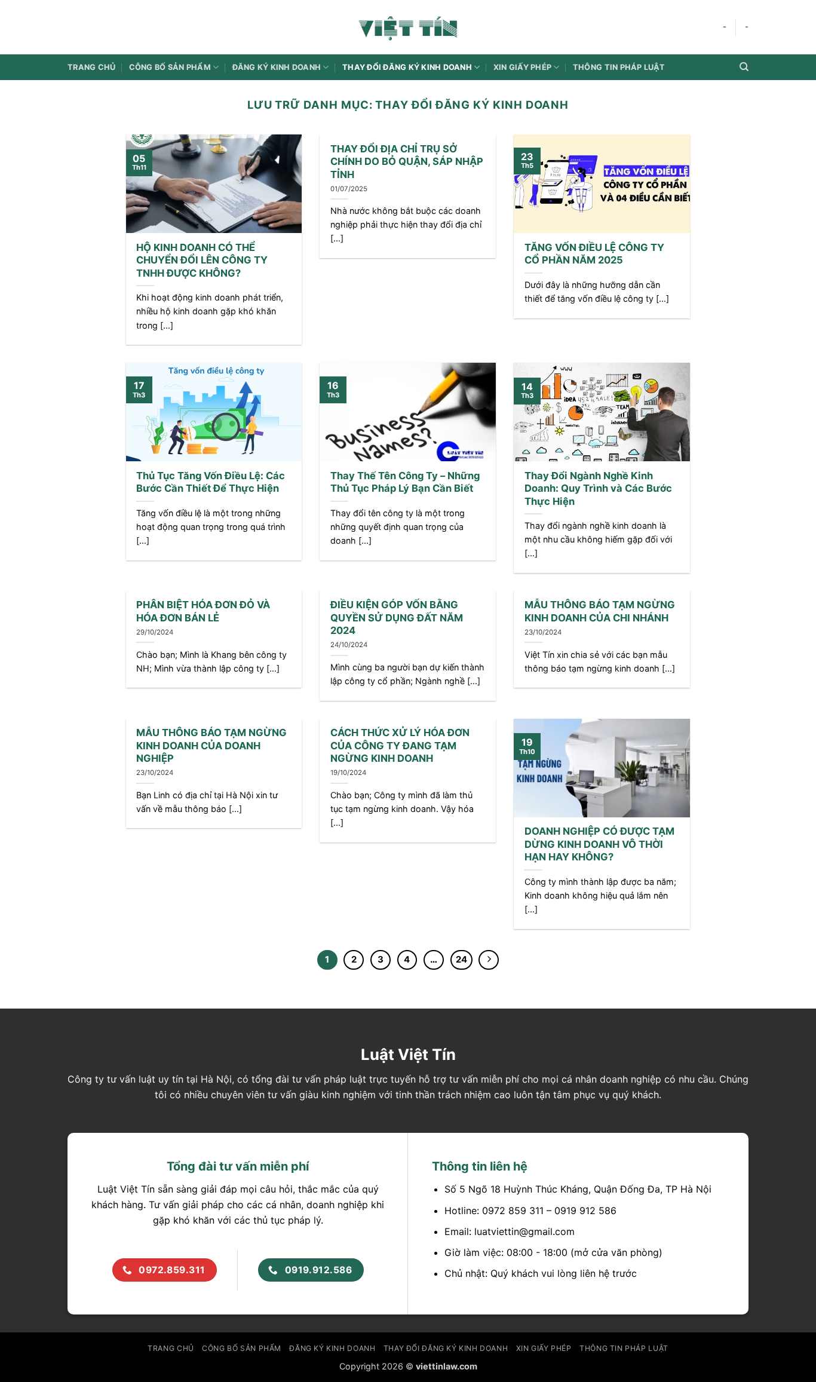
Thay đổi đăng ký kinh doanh (407, 67)
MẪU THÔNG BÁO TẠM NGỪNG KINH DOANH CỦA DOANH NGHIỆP (211, 745)
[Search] (744, 67)
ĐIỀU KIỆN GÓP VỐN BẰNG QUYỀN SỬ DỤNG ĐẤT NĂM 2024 (396, 617)
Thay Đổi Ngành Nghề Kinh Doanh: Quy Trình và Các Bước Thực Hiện (598, 488)
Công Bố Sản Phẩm (170, 67)
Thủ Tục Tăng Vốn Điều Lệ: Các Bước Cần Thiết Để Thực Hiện (210, 482)
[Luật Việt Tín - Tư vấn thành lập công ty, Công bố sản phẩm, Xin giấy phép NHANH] (408, 26)
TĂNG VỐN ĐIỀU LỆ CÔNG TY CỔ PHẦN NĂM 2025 (594, 253)
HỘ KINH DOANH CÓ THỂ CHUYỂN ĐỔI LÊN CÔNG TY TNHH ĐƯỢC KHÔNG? (202, 260)
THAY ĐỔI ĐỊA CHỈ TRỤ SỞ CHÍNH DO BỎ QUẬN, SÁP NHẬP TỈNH (406, 161)
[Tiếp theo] (488, 960)
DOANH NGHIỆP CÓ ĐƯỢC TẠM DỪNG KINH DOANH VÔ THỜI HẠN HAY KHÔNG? (599, 844)
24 (461, 959)
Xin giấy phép (522, 67)
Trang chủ (91, 67)
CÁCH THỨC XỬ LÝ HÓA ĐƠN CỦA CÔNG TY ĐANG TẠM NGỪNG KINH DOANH (400, 745)
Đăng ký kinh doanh (276, 67)
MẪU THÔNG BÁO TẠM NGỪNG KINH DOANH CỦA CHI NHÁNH (599, 611)
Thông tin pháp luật (619, 67)
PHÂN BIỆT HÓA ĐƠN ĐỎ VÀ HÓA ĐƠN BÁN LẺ (203, 611)
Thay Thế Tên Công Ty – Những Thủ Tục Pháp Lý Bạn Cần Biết (405, 482)
